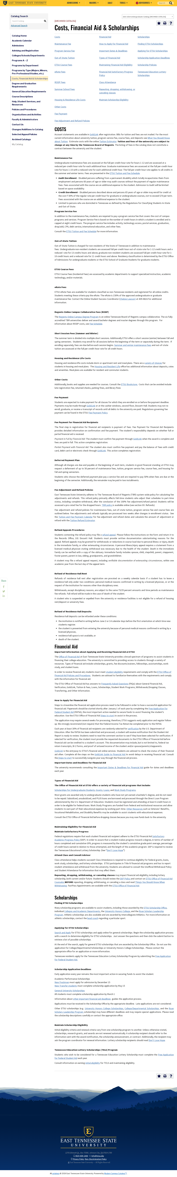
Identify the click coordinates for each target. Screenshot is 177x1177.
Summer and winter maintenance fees (132, 345)
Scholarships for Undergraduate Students (75, 790)
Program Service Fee (65, 50)
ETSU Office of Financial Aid (125, 885)
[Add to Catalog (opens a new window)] (158, 23)
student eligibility (114, 672)
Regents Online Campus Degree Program (79, 316)
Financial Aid (105, 36)
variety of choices (153, 363)
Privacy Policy (78, 1159)
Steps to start (108, 715)
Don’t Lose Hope (115, 850)
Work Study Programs (125, 790)
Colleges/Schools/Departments (28, 55)
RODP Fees (60, 82)
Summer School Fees (65, 89)
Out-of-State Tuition (65, 57)
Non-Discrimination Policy (96, 1159)
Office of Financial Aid (69, 656)
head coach (92, 918)
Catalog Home (19, 36)
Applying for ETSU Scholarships (153, 50)
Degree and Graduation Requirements (24, 85)
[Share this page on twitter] (3, 591)
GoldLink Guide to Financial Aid (110, 754)
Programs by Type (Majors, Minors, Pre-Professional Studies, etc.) (30, 72)
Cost (110, 2)
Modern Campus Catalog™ (115, 1173)
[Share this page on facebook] (3, 586)
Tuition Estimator (107, 141)
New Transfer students (66, 985)
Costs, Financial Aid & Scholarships (30, 78)
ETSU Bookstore (129, 384)
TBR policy (107, 505)
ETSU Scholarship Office (155, 907)
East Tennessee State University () (25, 3)
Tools (123, 2)
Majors (93, 2)
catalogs (55, 1173)
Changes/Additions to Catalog (27, 129)
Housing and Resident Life (107, 366)
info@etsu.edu (98, 1155)
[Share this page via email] (3, 596)
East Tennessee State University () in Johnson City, (88, 1137)
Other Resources (134, 808)
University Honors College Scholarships (104, 1008)
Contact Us (17, 124)
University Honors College (117, 911)
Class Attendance (107, 82)
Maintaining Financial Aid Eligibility (115, 64)
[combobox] (148, 16)
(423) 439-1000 (81, 1155)
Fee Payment (61, 113)
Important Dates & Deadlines (113, 50)
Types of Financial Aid (109, 57)
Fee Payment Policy (97, 412)
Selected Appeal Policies (24, 134)
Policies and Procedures (24, 109)
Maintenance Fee (63, 43)
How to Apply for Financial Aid (113, 43)
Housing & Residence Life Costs (70, 99)
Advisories (144, 2)
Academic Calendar (22, 40)
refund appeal (109, 534)
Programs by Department (25, 65)
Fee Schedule (96, 323)
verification (133, 728)
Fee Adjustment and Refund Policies (72, 120)
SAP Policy (125, 878)
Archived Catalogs (21, 139)
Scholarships (144, 36)
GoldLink (94, 134)
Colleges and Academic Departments (82, 911)
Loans (106, 790)
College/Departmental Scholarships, (142, 1008)
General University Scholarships (70, 990)
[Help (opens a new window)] (170, 23)
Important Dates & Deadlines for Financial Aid (120, 767)
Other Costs (60, 106)
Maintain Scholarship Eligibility (113, 99)
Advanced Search (19, 25)
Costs (57, 36)
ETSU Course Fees (63, 64)
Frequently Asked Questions (114, 683)
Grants (99, 790)
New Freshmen (62, 982)
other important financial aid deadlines (92, 998)
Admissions (73, 2)
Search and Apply (63, 932)
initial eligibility (92, 1063)
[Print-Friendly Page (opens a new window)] (164, 23)
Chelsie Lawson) (128, 299)
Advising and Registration (25, 50)
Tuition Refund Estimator (82, 520)
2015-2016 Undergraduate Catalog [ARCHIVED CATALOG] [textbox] (144, 16)
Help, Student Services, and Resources (26, 103)
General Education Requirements (29, 91)
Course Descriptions (22, 96)
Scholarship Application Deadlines (154, 57)
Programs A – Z (20, 60)
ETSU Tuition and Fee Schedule (125, 173)
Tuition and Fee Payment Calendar (76, 516)
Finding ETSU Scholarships (150, 43)
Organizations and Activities (26, 114)
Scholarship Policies (147, 64)
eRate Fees (60, 71)
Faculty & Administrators (25, 119)
